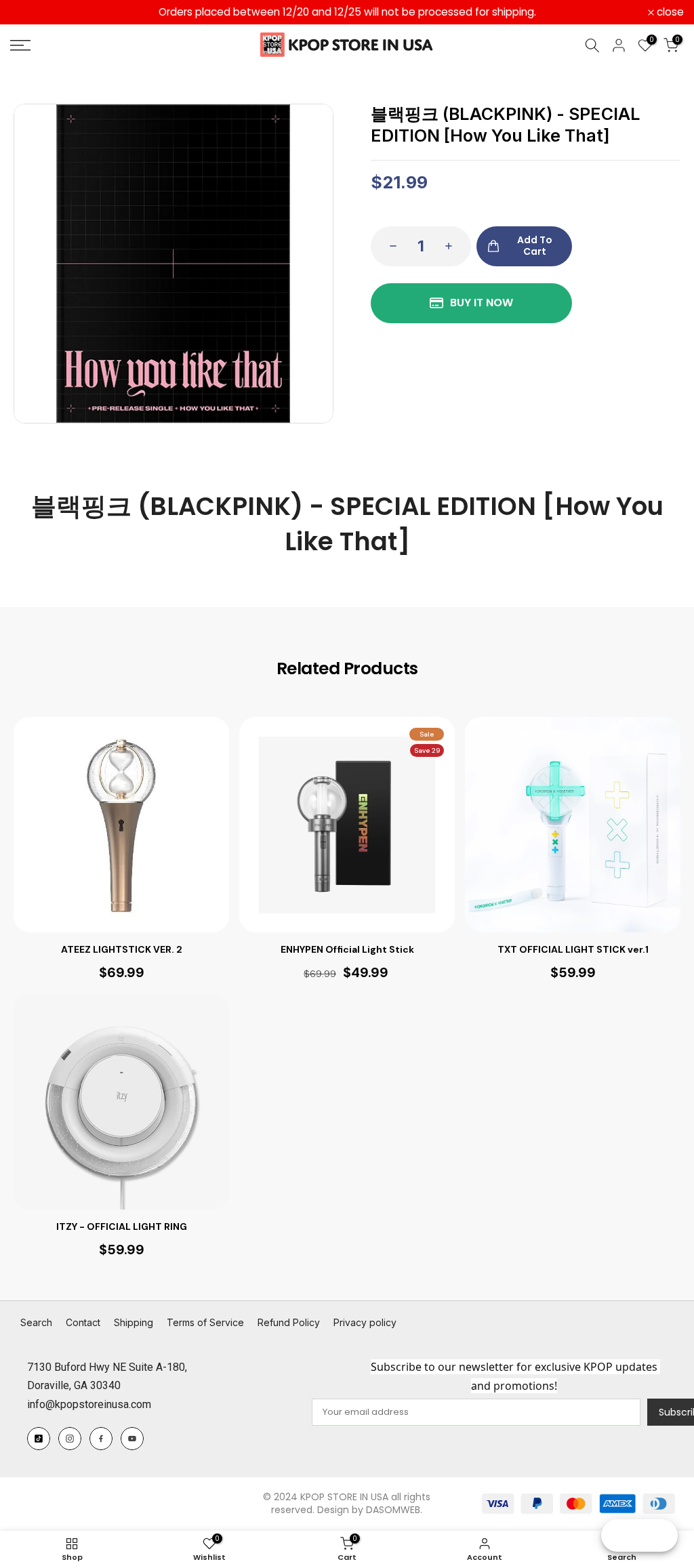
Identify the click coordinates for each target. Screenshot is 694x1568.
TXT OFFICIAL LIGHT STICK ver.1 (573, 949)
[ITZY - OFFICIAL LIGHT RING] (121, 1102)
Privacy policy (364, 1322)
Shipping (133, 1322)
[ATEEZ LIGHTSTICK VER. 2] (121, 824)
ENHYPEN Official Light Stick (347, 949)
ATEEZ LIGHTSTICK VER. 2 (121, 949)
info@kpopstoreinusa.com (89, 1404)
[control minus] (389, 246)
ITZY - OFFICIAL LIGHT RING (121, 1226)
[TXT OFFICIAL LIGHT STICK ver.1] (572, 824)
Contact (83, 1322)
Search (36, 1322)
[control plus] (452, 246)
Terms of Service (205, 1322)
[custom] (38, 1438)
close (31, 12)
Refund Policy (289, 1322)
